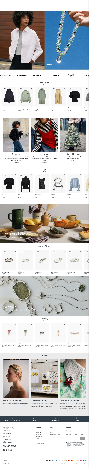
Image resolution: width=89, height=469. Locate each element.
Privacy (81, 463)
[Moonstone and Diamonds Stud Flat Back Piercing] (58, 333)
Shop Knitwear (44, 162)
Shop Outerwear (16, 162)
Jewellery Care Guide (40, 443)
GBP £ (5, 460)
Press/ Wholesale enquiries (55, 434)
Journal (44, 356)
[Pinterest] (8, 450)
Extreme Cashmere (45, 158)
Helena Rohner (33, 310)
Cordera (51, 158)
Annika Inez (25, 310)
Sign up (82, 438)
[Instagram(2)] (11, 450)
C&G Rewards (38, 438)
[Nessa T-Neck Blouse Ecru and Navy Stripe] (58, 183)
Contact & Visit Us (39, 436)
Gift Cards (38, 441)
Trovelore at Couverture (69, 400)
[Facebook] (4, 450)
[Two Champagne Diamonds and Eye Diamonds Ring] (74, 333)
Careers (51, 432)
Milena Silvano (13, 160)
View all (44, 84)
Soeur (54, 158)
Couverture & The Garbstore (10, 463)
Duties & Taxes (76, 463)
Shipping (37, 430)
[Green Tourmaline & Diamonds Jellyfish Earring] (25, 333)
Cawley (71, 158)
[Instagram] (6, 450)
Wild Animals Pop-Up (39, 400)
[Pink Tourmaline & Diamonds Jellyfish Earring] (9, 333)
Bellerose (22, 158)
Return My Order (70, 463)
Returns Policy (39, 432)
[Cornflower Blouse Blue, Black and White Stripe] (74, 183)
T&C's (85, 463)
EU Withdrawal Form (63, 463)
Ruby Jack (19, 310)
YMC (74, 158)
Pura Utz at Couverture (12, 400)
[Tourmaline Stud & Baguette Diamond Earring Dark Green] (42, 333)
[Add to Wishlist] (15, 88)
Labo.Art (26, 158)
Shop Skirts (73, 160)
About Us (51, 430)
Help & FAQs (38, 434)
